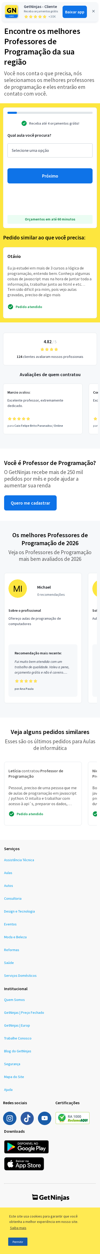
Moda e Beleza (15, 937)
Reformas (11, 950)
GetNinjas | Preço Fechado (24, 1012)
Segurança (12, 1064)
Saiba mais (18, 1227)
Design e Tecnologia (19, 911)
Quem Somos (14, 999)
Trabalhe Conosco (18, 1038)
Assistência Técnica (19, 860)
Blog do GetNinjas (17, 1051)
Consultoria (13, 898)
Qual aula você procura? (29, 135)
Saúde (9, 962)
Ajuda (8, 1089)
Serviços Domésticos (20, 975)
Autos (8, 885)
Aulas (8, 872)
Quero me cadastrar (30, 503)
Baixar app (74, 11)
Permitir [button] (18, 1242)
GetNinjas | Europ (17, 1025)
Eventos (10, 924)
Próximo (50, 176)
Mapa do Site (14, 1076)
